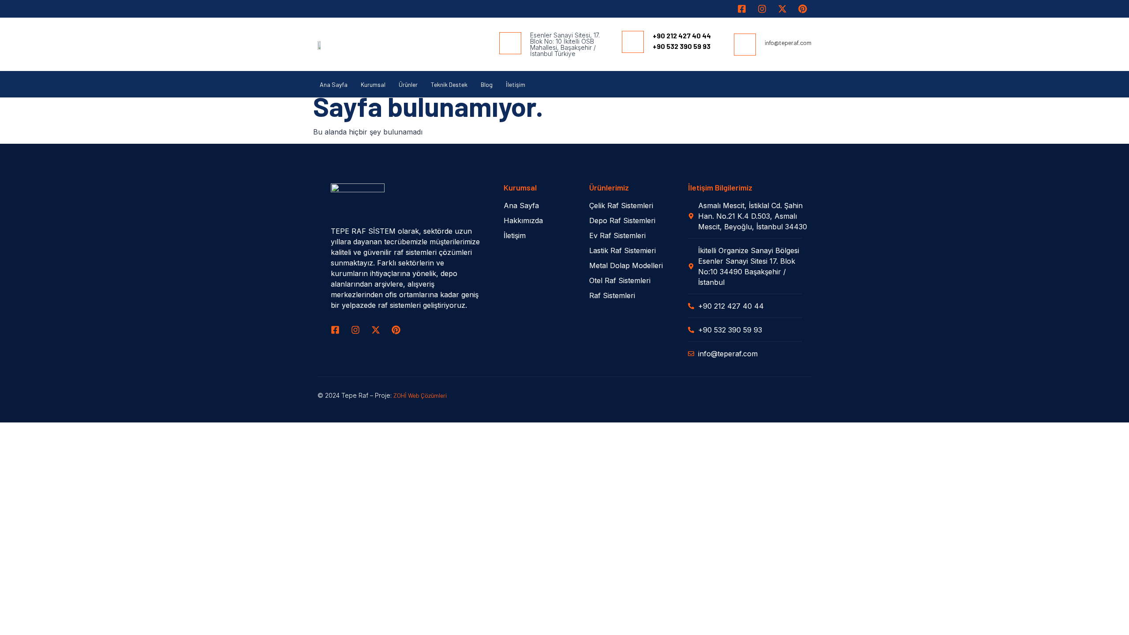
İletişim (515, 84)
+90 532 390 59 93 (681, 46)
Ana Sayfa (334, 84)
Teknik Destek (449, 84)
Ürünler (408, 84)
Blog (487, 84)
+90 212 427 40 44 (682, 35)
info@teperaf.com (788, 42)
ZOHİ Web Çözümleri (420, 395)
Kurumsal (373, 84)
